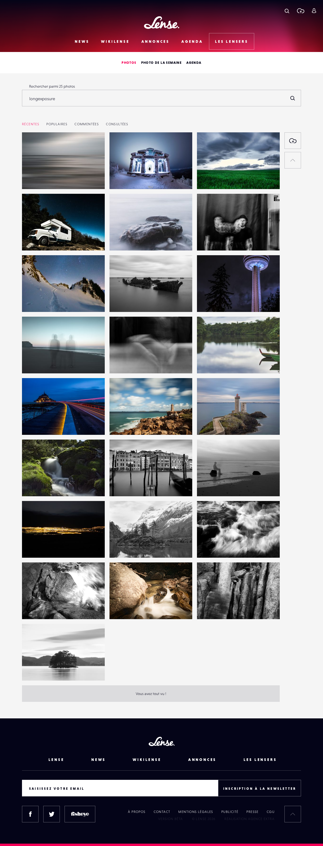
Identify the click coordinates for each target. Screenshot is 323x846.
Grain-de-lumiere (216, 179)
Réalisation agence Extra (249, 819)
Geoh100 (34, 179)
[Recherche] (287, 10)
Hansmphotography (131, 179)
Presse (252, 812)
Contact (162, 812)
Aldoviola (34, 486)
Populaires (56, 124)
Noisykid (209, 241)
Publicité (230, 812)
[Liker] (94, 145)
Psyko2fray (35, 241)
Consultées (117, 124)
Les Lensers (231, 41)
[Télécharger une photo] (300, 10)
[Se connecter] (314, 10)
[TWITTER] (51, 814)
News (82, 41)
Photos (129, 63)
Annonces (155, 41)
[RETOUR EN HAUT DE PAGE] (292, 160)
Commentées (86, 124)
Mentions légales (195, 812)
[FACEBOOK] (30, 814)
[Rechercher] (292, 98)
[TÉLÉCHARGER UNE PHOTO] (292, 140)
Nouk (118, 364)
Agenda (192, 41)
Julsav (207, 548)
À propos (136, 812)
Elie (30, 548)
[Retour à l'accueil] (161, 22)
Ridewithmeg (213, 302)
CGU (271, 812)
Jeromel (33, 425)
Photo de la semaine (161, 63)
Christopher (124, 548)
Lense (56, 759)
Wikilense (115, 41)
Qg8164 (208, 364)
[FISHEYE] (80, 814)
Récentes (30, 124)
